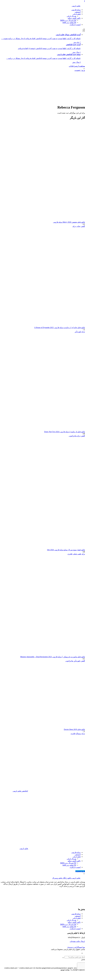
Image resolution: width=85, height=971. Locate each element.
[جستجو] (84, 68)
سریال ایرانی (71, 16)
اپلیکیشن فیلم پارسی (20, 791)
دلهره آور (78, 332)
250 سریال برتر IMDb (68, 20)
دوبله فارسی (76, 10)
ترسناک (78, 733)
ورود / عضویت (79, 70)
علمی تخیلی (77, 554)
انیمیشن (78, 12)
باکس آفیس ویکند (74, 18)
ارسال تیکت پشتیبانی (77, 941)
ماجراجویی (73, 436)
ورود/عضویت (80, 871)
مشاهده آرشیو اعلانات (77, 66)
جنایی (78, 226)
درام (74, 226)
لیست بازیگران (75, 25)
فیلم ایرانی (77, 14)
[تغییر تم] (84, 873)
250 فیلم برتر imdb (69, 22)
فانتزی (69, 554)
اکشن (83, 226)
